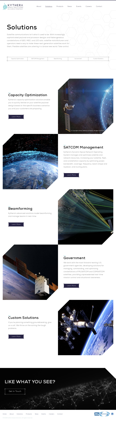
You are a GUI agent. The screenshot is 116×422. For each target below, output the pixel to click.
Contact (99, 6)
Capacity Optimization (17, 58)
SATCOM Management (37, 58)
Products (59, 6)
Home (5, 414)
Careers (89, 6)
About (39, 6)
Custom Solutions (98, 58)
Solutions (48, 6)
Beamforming (58, 58)
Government (78, 58)
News (70, 6)
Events (78, 6)
